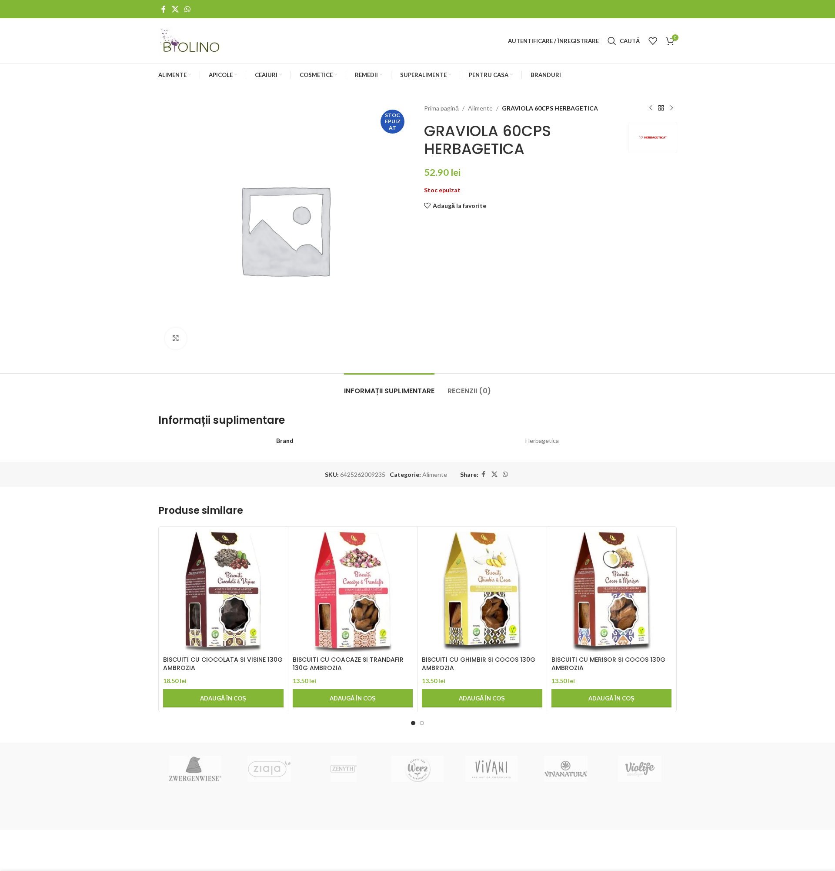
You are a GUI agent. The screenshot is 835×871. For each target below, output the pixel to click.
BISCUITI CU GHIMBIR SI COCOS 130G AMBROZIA (478, 664)
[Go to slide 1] (413, 723)
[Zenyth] (344, 769)
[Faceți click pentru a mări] (176, 338)
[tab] (389, 386)
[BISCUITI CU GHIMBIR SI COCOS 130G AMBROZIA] (482, 591)
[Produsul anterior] (650, 108)
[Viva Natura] (565, 769)
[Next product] (671, 108)
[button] (223, 698)
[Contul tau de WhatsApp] (187, 9)
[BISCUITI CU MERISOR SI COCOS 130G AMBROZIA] (611, 591)
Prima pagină (441, 108)
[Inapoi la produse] (661, 108)
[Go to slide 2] (422, 723)
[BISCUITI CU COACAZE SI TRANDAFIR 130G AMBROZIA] (353, 591)
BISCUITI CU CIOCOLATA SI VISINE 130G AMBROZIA (223, 664)
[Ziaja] (269, 769)
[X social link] (175, 9)
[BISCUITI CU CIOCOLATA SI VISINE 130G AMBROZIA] (223, 591)
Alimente (480, 108)
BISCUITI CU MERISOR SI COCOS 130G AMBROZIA (608, 664)
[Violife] (640, 769)
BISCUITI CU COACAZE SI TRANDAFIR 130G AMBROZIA (348, 664)
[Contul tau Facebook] (163, 9)
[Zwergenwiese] (195, 769)
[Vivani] (491, 769)
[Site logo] (190, 40)
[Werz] (417, 769)
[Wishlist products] (652, 41)
